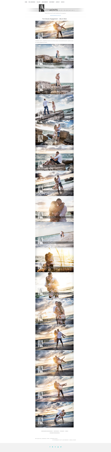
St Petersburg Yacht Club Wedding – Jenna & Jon (63, 439)
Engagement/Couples (55, 15)
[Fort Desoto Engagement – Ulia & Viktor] (54, 30)
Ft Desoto (62, 431)
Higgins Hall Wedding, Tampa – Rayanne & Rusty (47, 438)
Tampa (66, 431)
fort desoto (56, 431)
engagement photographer (47, 431)
